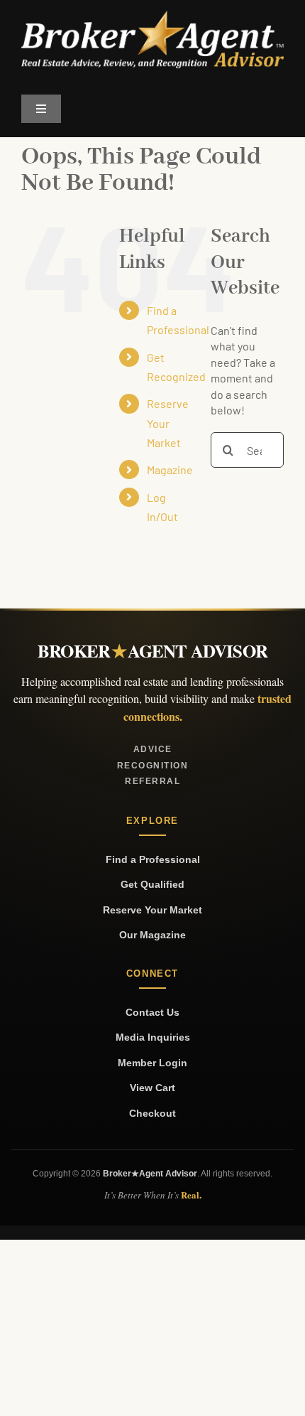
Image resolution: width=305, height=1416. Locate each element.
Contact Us (152, 1012)
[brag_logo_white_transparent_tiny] (152, 16)
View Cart (152, 1087)
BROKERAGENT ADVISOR (152, 650)
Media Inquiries (153, 1037)
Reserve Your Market (168, 423)
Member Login (152, 1062)
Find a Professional (153, 859)
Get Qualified (152, 884)
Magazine (170, 469)
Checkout (152, 1113)
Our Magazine (152, 934)
